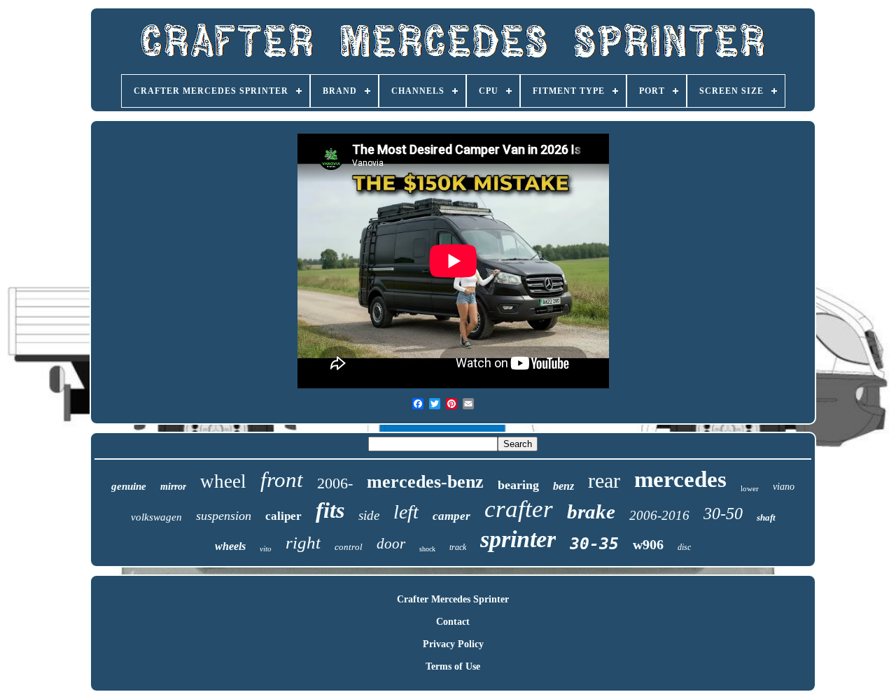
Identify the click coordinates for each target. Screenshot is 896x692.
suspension (223, 516)
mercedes (680, 479)
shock (427, 549)
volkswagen (156, 517)
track (457, 547)
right (303, 542)
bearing (518, 485)
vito (266, 548)
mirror (173, 486)
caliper (283, 516)
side (368, 515)
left (406, 512)
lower (750, 488)
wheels (230, 546)
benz (563, 486)
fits (330, 510)
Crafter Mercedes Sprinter (453, 599)
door (391, 543)
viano (783, 486)
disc (684, 547)
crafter (518, 509)
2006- (335, 483)
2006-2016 (659, 515)
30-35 (594, 544)
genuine (128, 486)
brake (591, 511)
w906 (648, 544)
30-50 (723, 513)
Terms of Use (453, 666)
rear (604, 480)
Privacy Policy (453, 644)
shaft (766, 517)
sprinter (518, 539)
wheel (223, 481)
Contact (453, 621)
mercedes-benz (425, 482)
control (349, 547)
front (281, 479)
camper (451, 516)
